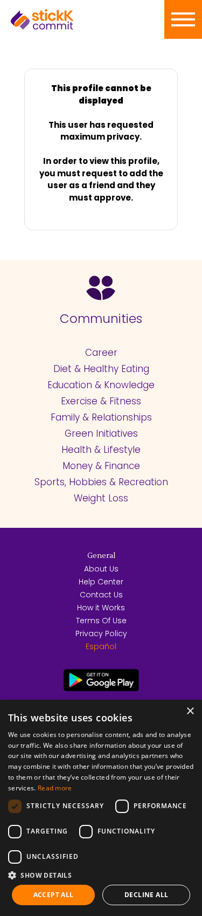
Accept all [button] (53, 894)
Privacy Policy (101, 633)
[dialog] (101, 808)
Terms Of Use (101, 620)
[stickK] (59, 19)
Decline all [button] (146, 894)
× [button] (190, 711)
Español (101, 646)
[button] (101, 875)
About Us (101, 568)
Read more (55, 788)
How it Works (101, 607)
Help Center (101, 581)
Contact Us (101, 594)
